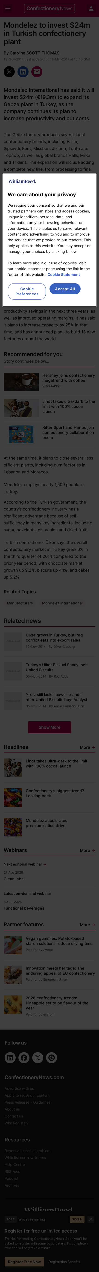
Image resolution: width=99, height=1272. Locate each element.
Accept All (65, 289)
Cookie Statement (63, 274)
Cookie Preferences (27, 291)
